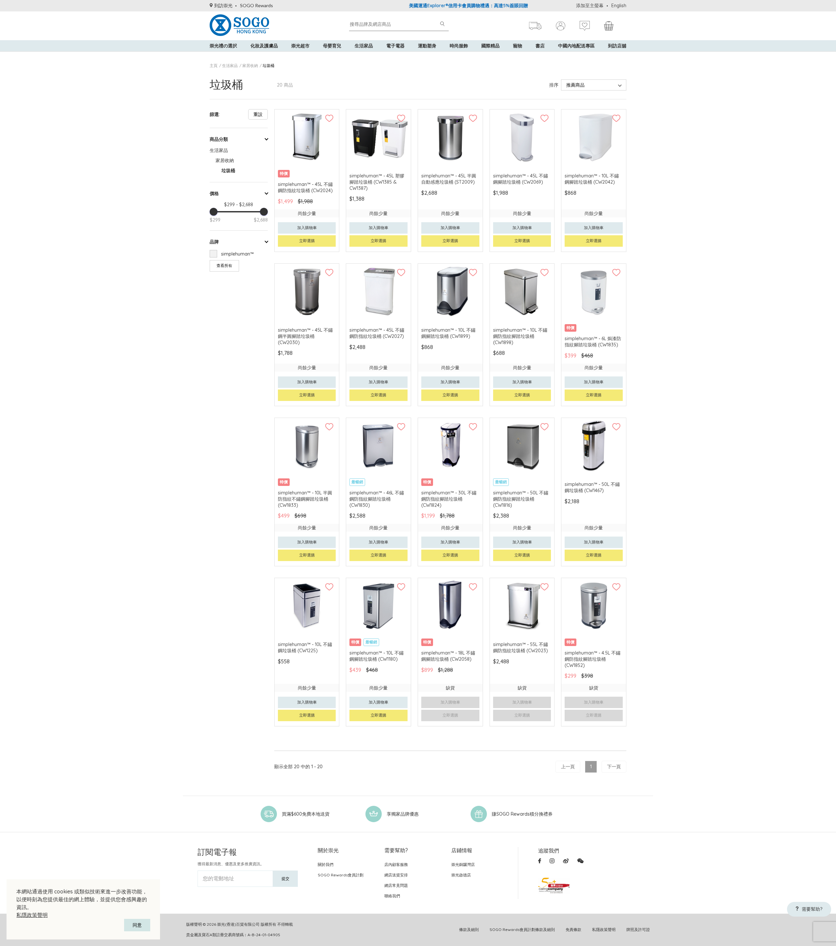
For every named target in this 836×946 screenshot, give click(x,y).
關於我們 (325, 864)
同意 (137, 925)
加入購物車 (307, 227)
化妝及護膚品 (264, 46)
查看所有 (224, 265)
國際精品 (490, 46)
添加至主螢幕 (589, 5)
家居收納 (250, 65)
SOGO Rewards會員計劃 (340, 874)
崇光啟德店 (461, 874)
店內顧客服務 (396, 864)
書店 (540, 46)
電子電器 (395, 46)
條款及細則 (469, 929)
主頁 (213, 65)
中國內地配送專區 (576, 46)
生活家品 (364, 46)
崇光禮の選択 (223, 46)
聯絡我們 (392, 895)
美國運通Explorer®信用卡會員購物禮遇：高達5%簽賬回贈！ (444, 5)
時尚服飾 (459, 46)
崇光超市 (300, 46)
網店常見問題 (396, 885)
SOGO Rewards (256, 5)
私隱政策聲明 (32, 915)
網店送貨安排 (396, 874)
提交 (285, 878)
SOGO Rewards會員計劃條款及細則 (522, 929)
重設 (258, 114)
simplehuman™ (237, 254)
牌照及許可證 (638, 929)
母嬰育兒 (332, 46)
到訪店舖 (617, 46)
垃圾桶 (268, 65)
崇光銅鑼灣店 (463, 864)
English (618, 5)
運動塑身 (427, 46)
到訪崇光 (223, 5)
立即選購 (307, 240)
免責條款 (573, 929)
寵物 (517, 46)
